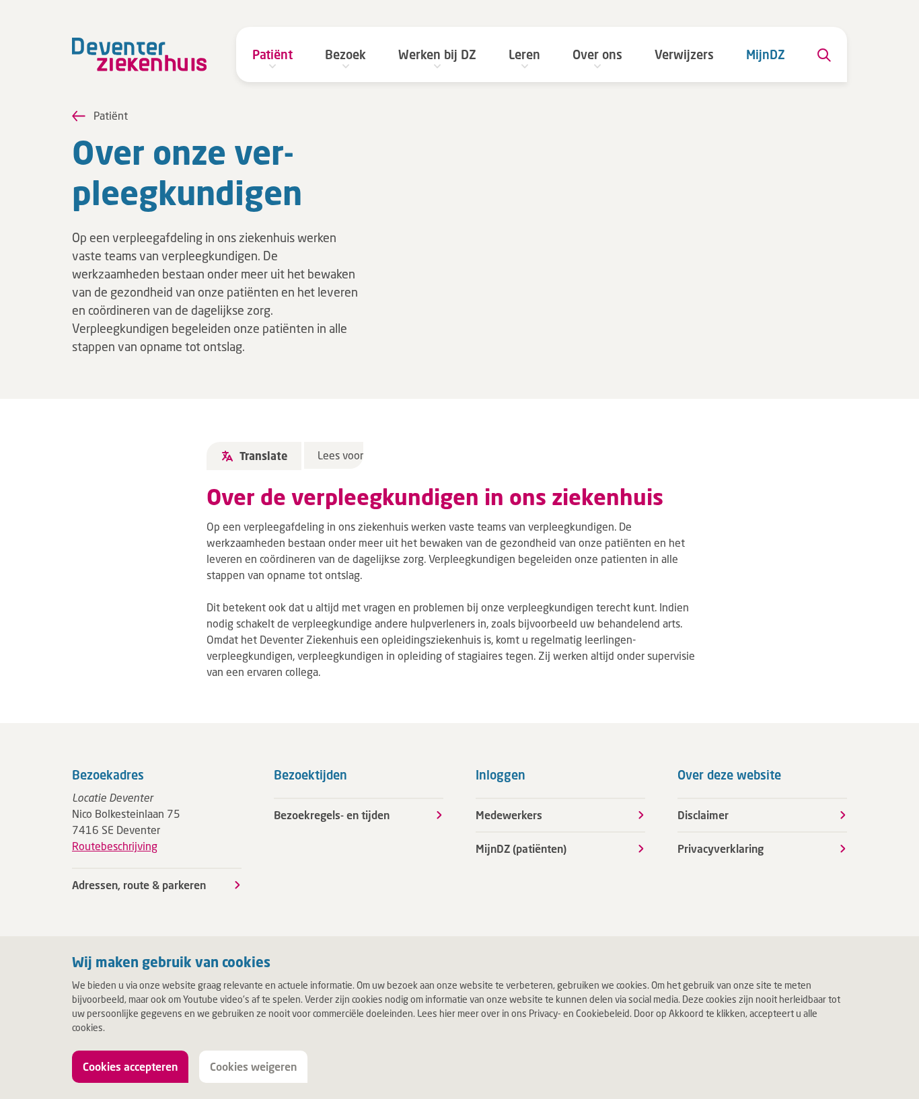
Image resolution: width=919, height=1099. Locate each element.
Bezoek (345, 54)
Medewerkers (509, 814)
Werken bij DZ (437, 54)
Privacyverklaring (720, 848)
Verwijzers (684, 54)
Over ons (597, 54)
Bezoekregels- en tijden (332, 814)
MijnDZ (765, 54)
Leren (524, 54)
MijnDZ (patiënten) (521, 848)
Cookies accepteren (130, 1066)
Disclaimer (703, 814)
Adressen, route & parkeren (139, 884)
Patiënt (272, 54)
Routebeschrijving (114, 845)
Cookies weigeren (253, 1066)
